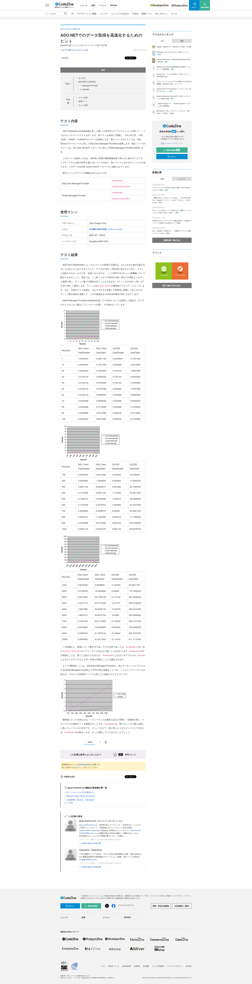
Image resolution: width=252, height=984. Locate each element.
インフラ (104, 13)
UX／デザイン (161, 13)
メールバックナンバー (173, 143)
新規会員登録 (172, 150)
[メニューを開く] (47, 5)
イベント (102, 5)
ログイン (79, 767)
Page (68, 83)
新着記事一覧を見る (172, 240)
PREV (90, 742)
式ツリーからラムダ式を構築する (80, 792)
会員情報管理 (126, 966)
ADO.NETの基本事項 (87, 81)
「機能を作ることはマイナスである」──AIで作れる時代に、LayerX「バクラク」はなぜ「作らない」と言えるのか (171, 200)
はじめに (82, 78)
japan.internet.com (79, 50)
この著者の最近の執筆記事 (90, 843)
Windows (65, 58)
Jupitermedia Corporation (89, 830)
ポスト (131, 58)
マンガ (174, 13)
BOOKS (113, 5)
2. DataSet (84, 89)
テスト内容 (83, 97)
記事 (93, 5)
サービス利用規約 (158, 966)
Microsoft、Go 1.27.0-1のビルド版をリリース (172, 52)
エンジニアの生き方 (120, 13)
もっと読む (69, 802)
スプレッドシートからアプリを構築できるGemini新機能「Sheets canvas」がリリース (173, 82)
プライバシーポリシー (175, 966)
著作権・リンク (113, 966)
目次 (103, 70)
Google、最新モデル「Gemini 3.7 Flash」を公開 (173, 47)
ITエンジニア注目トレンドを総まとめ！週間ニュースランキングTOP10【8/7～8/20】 (171, 211)
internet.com (135, 830)
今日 (162, 41)
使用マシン (83, 101)
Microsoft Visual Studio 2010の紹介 (80, 796)
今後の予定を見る (173, 285)
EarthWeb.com (88, 833)
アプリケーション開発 (86, 13)
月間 (181, 41)
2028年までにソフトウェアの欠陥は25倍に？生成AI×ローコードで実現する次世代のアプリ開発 (172, 221)
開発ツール (147, 13)
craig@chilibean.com (87, 859)
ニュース (83, 5)
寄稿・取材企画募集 (161, 906)
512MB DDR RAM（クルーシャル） (106, 229)
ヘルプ (103, 966)
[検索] (65, 13)
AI (72, 13)
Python (135, 13)
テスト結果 (83, 105)
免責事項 (137, 966)
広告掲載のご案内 (181, 906)
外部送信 (188, 966)
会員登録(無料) (84, 764)
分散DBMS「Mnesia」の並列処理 (80, 799)
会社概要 (146, 966)
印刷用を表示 (69, 776)
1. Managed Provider (89, 85)
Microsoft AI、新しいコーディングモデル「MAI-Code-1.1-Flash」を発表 (173, 112)
